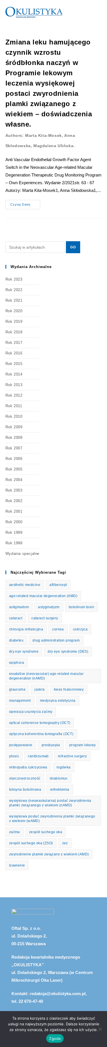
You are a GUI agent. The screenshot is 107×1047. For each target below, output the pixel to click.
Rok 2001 (14, 511)
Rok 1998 (14, 543)
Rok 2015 (14, 364)
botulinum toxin (81, 607)
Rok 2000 (14, 522)
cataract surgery (44, 618)
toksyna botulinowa (25, 790)
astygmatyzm (48, 607)
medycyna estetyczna (58, 701)
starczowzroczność (25, 778)
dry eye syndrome (24, 652)
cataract (15, 618)
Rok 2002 (14, 501)
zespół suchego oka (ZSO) (31, 843)
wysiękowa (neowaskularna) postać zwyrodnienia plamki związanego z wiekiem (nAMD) (50, 803)
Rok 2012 (14, 395)
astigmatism (19, 607)
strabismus (59, 778)
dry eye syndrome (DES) (68, 652)
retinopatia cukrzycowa (28, 767)
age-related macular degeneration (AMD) (43, 596)
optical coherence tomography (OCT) (39, 723)
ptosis (14, 756)
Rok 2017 (14, 342)
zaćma (14, 832)
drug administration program (56, 640)
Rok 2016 (14, 353)
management (20, 701)
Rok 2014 (14, 374)
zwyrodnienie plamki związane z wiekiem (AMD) (49, 854)
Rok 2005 (14, 469)
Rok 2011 (13, 406)
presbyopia (51, 745)
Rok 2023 (14, 279)
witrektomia (59, 790)
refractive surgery (72, 756)
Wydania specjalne (22, 553)
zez (65, 843)
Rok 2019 (14, 321)
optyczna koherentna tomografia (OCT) (41, 734)
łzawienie (17, 865)
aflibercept (58, 585)
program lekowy (82, 745)
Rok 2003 (14, 490)
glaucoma (17, 689)
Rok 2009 (14, 427)
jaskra (40, 689)
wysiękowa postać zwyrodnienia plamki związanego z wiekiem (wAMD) (52, 818)
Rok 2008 (14, 437)
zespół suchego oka (45, 832)
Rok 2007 (14, 448)
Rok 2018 (14, 332)
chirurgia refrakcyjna (26, 629)
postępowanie (21, 745)
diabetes (16, 640)
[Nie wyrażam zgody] (100, 1029)
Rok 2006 (14, 458)
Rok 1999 (14, 532)
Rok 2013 (14, 385)
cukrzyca (80, 629)
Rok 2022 (14, 290)
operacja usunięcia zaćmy (31, 712)
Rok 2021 (14, 300)
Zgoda (54, 1038)
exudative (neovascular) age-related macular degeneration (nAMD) (46, 676)
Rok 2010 (14, 416)
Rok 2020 (14, 311)
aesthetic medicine (24, 585)
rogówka (63, 767)
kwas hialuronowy (69, 689)
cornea (58, 629)
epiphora (16, 663)
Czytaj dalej (25, 203)
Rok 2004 (14, 480)
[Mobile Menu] (100, 12)
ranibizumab (38, 756)
